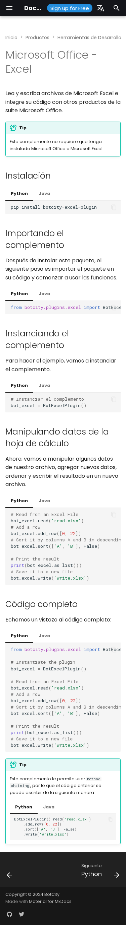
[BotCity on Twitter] (21, 914)
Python (19, 193)
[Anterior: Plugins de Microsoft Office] (9, 871)
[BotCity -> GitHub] (9, 914)
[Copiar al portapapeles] (114, 207)
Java (44, 193)
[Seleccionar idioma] (100, 8)
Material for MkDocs (50, 901)
